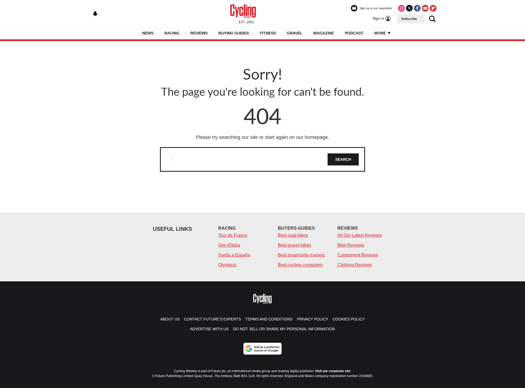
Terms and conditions (269, 319)
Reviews (199, 33)
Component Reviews (357, 255)
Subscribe (409, 19)
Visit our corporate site (333, 371)
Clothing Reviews (354, 264)
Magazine (323, 33)
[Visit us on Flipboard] (433, 8)
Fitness (268, 33)
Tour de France (232, 235)
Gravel (294, 33)
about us (170, 319)
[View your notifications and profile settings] (95, 13)
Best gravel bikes (294, 245)
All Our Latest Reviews (359, 235)
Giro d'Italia (229, 245)
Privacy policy (312, 319)
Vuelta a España (234, 255)
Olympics (227, 264)
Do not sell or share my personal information (284, 329)
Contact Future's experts (212, 319)
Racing (171, 33)
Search (343, 159)
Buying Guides (233, 33)
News (147, 33)
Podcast (354, 33)
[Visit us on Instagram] (401, 8)
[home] (134, 33)
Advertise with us (209, 329)
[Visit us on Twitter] (409, 8)
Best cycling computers (300, 264)
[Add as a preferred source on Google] (262, 349)
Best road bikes (293, 235)
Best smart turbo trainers (301, 255)
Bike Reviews (350, 245)
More (380, 33)
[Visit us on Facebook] (417, 8)
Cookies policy (348, 319)
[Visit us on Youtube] (425, 8)
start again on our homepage (296, 137)
